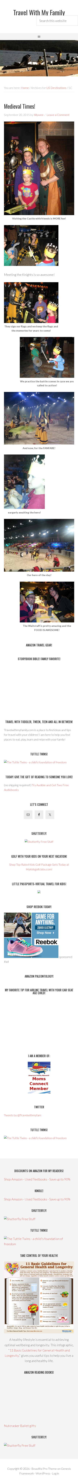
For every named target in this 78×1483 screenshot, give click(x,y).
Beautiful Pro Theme (44, 1468)
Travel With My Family (39, 12)
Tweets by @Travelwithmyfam (22, 1115)
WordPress (43, 1473)
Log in (55, 1473)
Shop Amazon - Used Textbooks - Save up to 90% (37, 1179)
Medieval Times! (19, 106)
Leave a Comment (58, 114)
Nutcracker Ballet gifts (20, 1426)
